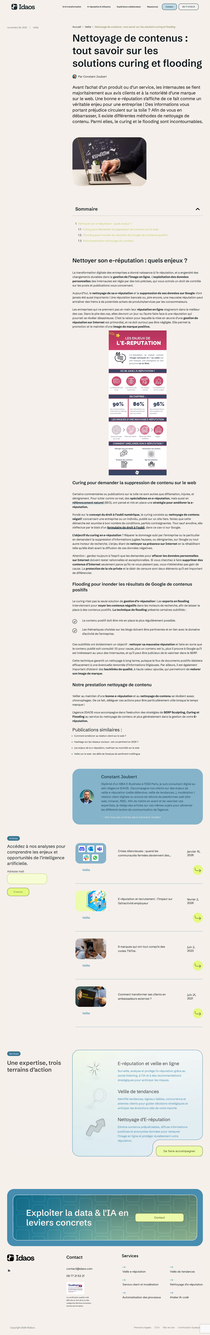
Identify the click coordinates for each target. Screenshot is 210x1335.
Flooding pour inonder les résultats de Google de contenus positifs (125, 235)
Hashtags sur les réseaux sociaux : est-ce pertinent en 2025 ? (106, 741)
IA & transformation (71, 6)
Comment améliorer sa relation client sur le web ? (100, 735)
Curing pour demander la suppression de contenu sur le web (120, 229)
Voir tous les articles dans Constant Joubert (133, 817)
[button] (197, 209)
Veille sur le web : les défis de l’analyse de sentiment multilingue (107, 753)
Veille (88, 26)
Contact (169, 6)
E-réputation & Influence (99, 6)
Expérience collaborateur (129, 6)
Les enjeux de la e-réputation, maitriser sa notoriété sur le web (106, 747)
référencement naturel (88, 502)
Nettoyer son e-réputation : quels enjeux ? (105, 223)
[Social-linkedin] (9, 1270)
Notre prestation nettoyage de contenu (108, 240)
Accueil (76, 26)
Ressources (152, 6)
